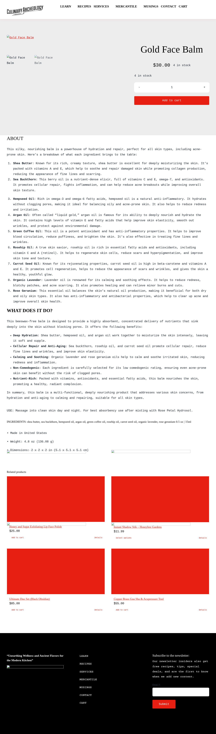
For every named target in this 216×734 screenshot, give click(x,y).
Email (156, 685)
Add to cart (171, 100)
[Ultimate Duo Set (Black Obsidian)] (56, 571)
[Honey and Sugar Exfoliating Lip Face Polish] (56, 499)
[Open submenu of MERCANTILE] (134, 679)
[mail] (174, 720)
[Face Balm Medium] (61, 37)
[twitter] (158, 720)
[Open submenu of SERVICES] (134, 671)
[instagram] (163, 720)
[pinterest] (169, 720)
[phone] (179, 720)
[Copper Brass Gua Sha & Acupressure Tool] (160, 571)
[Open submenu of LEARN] (134, 656)
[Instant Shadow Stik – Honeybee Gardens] (160, 499)
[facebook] (153, 720)
